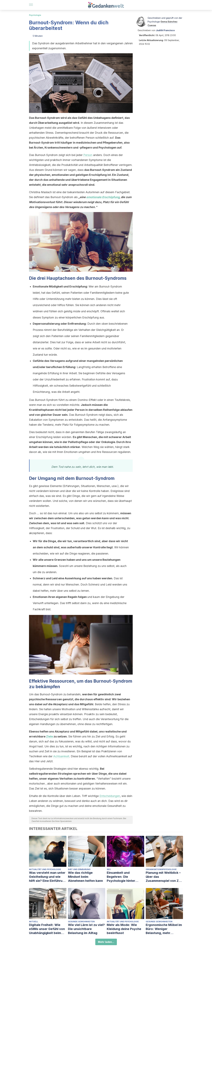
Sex (109, 869)
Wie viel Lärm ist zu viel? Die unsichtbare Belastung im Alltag (86, 929)
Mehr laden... (106, 941)
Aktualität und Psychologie (45, 869)
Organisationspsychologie (161, 869)
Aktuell (33, 921)
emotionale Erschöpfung (103, 197)
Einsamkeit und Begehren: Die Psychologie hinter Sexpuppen (121, 877)
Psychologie (35, 15)
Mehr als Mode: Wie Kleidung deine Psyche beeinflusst (124, 929)
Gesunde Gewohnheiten (81, 921)
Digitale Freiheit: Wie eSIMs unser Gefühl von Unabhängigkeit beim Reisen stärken (47, 929)
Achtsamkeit (61, 756)
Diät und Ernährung (79, 869)
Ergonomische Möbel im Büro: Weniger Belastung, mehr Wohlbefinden (164, 929)
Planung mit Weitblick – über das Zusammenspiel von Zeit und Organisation (164, 877)
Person (87, 155)
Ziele (49, 736)
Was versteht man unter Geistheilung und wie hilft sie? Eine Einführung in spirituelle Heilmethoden (47, 877)
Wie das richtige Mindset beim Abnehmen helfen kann (85, 877)
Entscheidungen (109, 796)
